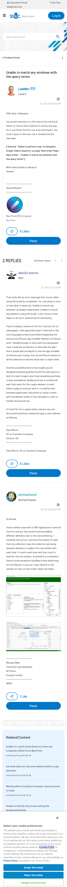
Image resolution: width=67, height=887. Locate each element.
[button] (12, 231)
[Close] (57, 818)
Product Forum (12, 57)
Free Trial (55, 2)
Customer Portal (18, 2)
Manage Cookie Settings (33, 882)
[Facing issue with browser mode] (56, 260)
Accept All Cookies (33, 867)
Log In (56, 15)
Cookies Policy (46, 847)
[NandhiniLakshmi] (61, 260)
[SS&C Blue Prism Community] (22, 15)
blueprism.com (14, 6)
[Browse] (6, 15)
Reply (33, 241)
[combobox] (33, 36)
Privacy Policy (10, 860)
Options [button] (62, 58)
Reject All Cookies (33, 875)
